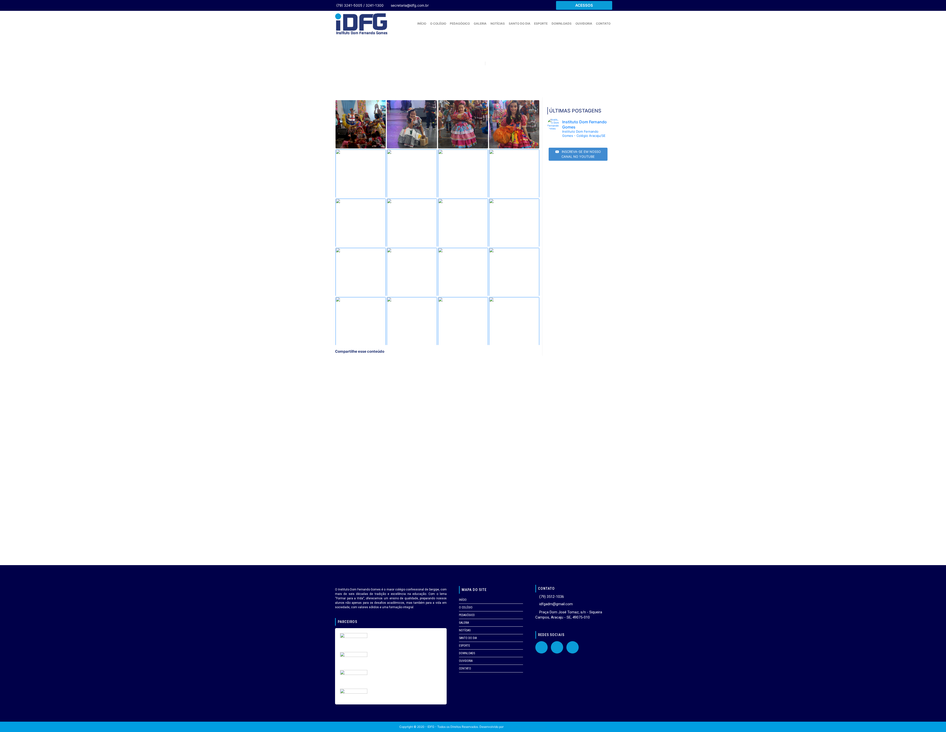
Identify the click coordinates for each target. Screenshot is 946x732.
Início (421, 23)
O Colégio (438, 23)
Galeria (480, 23)
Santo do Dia (519, 23)
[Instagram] (572, 647)
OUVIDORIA (583, 23)
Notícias (497, 23)
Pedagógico (460, 23)
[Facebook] (541, 647)
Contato (603, 23)
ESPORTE (541, 23)
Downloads (562, 23)
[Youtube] (557, 647)
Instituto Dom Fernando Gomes (525, 727)
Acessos (584, 5)
